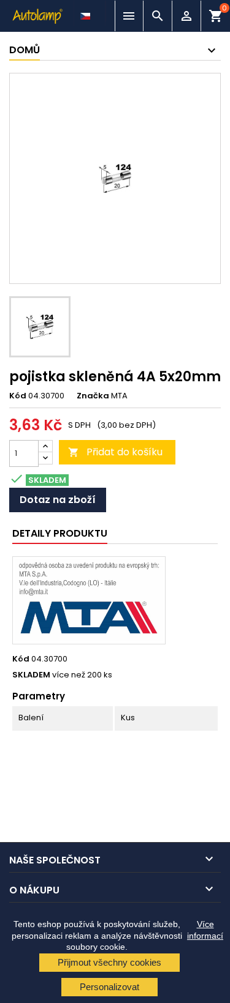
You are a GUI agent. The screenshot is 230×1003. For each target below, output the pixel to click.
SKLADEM (31, 674)
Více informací (205, 929)
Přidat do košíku (115, 452)
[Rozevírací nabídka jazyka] (86, 13)
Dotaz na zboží (58, 500)
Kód (17, 395)
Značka (93, 395)
